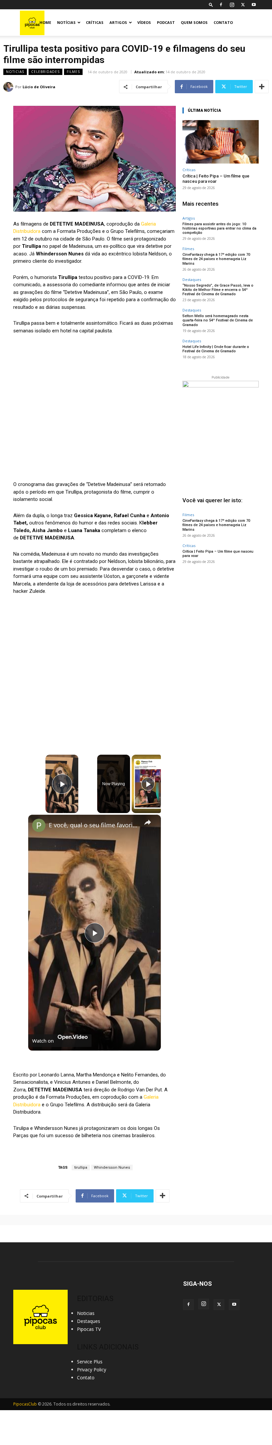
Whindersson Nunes (112, 1167)
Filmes (73, 71)
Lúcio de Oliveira (39, 86)
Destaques (191, 279)
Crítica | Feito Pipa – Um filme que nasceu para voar (215, 178)
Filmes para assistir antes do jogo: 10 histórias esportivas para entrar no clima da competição (219, 228)
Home (45, 22)
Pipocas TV (89, 1329)
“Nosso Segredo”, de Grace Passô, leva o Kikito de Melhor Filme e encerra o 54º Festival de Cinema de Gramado (217, 289)
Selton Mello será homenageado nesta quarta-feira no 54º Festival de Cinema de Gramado (217, 320)
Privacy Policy (91, 1369)
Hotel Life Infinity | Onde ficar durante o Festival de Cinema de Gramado (215, 349)
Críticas (94, 22)
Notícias (66, 22)
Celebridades (45, 71)
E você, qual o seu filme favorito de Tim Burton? (93, 825)
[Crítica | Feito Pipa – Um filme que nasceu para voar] (220, 142)
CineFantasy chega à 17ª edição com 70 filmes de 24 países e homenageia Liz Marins (216, 258)
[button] (211, 4)
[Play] (148, 784)
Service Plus (89, 1361)
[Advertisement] (220, 612)
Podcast (166, 22)
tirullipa (80, 1167)
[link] (38, 825)
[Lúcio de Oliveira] (9, 87)
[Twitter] (243, 4)
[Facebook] (221, 4)
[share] (148, 822)
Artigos (118, 22)
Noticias (15, 71)
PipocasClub (25, 1404)
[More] (262, 86)
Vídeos (144, 22)
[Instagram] (232, 4)
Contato (223, 22)
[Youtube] (254, 4)
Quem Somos (194, 22)
